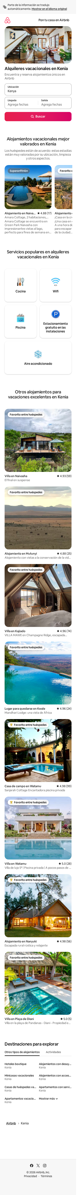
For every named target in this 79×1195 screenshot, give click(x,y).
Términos (46, 1176)
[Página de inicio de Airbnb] (7, 20)
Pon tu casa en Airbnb (54, 20)
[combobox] (38, 91)
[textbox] (21, 104)
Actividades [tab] (53, 1052)
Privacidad (30, 1176)
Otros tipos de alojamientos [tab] (22, 1052)
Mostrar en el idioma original (49, 9)
